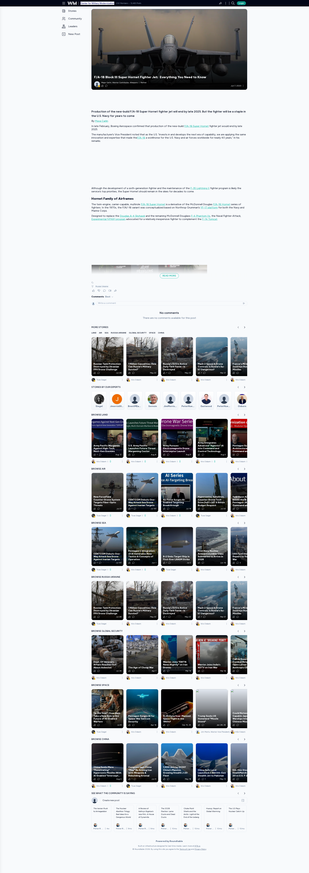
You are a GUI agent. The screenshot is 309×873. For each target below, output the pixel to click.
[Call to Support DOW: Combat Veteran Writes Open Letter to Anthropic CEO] (246, 654)
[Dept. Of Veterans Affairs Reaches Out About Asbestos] (107, 654)
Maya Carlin (101, 120)
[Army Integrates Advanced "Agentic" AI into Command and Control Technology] (212, 438)
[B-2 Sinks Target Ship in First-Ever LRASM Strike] (177, 546)
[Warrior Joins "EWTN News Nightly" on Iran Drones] (177, 654)
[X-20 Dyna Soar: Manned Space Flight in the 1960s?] (177, 708)
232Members (122, 3)
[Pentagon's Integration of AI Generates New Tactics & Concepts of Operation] (142, 546)
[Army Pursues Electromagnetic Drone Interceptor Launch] (177, 438)
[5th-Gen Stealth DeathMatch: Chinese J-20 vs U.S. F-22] (246, 762)
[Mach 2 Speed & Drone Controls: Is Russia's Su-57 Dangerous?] (212, 356)
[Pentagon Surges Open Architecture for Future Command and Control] (246, 438)
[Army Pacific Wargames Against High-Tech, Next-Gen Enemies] (107, 438)
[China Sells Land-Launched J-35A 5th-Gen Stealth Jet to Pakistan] (212, 762)
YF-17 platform (209, 207)
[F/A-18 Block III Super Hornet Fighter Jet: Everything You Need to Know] (169, 49)
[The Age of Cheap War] (142, 654)
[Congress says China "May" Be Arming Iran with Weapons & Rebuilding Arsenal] (142, 762)
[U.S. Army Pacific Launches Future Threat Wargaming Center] (142, 438)
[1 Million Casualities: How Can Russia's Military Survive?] (142, 356)
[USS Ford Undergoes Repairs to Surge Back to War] (246, 546)
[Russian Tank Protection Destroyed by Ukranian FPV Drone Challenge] (107, 356)
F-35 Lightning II (200, 188)
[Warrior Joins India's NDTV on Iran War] (212, 654)
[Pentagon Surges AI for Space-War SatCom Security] (142, 708)
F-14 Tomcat (209, 219)
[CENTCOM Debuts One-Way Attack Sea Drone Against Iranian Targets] (142, 492)
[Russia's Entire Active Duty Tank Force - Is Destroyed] (177, 356)
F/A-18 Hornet (221, 204)
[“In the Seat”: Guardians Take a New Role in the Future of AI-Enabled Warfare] (107, 708)
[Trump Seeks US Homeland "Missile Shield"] (212, 708)
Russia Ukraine (102, 286)
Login (241, 3)
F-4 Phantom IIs (200, 215)
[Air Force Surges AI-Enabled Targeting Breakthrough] (177, 492)
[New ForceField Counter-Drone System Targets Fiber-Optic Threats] (107, 492)
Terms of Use (185, 849)
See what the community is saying (113, 793)
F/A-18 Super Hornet (196, 126)
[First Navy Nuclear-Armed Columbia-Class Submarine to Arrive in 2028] (212, 546)
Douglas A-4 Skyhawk (132, 215)
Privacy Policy (200, 849)
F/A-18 (141, 137)
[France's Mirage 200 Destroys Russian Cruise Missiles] (246, 356)
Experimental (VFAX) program (108, 219)
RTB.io (197, 846)
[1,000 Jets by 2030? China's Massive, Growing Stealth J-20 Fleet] (177, 762)
